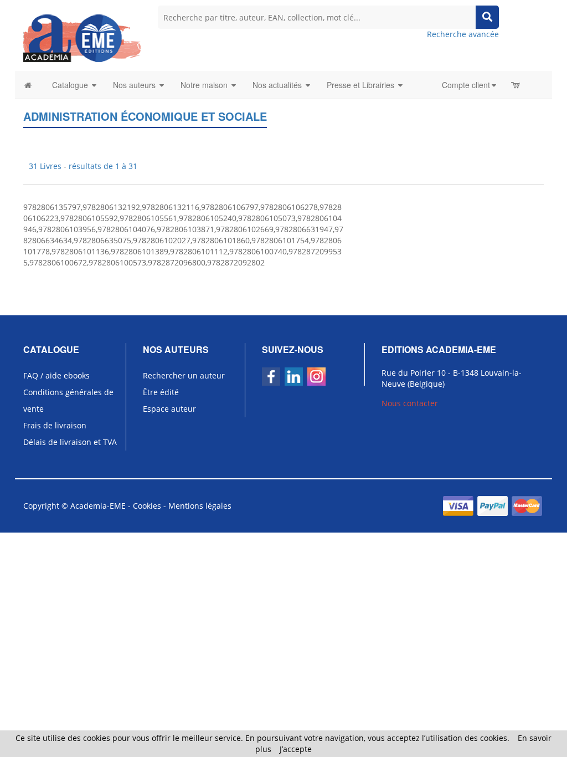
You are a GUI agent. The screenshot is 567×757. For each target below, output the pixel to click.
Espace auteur (169, 408)
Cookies (147, 505)
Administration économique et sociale (145, 116)
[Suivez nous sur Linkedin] (294, 376)
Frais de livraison (54, 425)
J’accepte (296, 749)
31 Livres (46, 166)
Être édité (161, 392)
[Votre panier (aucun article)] (516, 85)
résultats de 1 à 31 (103, 166)
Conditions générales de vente (68, 400)
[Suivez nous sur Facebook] (271, 376)
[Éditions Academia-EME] (82, 37)
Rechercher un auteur (184, 375)
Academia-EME (98, 505)
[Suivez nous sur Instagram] (316, 376)
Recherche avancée (463, 34)
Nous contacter (410, 403)
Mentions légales (199, 505)
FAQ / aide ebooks (56, 375)
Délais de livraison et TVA (70, 442)
